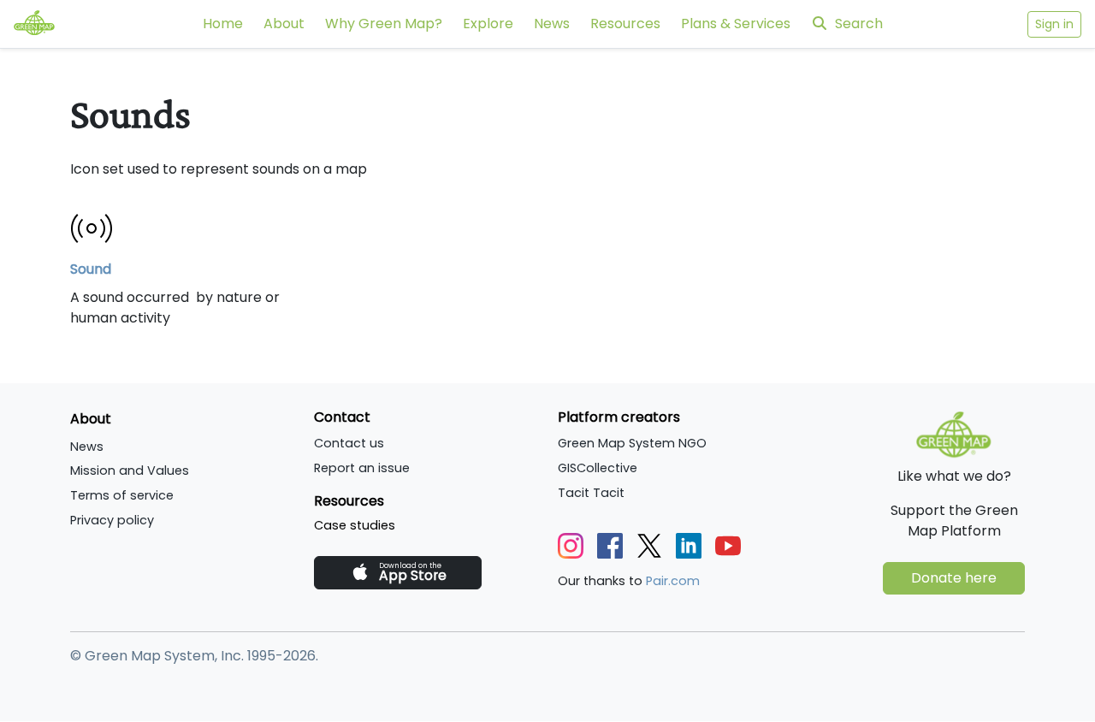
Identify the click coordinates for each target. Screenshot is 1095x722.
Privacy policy (112, 520)
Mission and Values (129, 470)
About (284, 23)
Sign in (1054, 24)
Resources (625, 23)
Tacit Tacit (591, 492)
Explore (488, 23)
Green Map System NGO (632, 443)
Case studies (354, 525)
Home (223, 23)
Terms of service (122, 495)
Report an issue (362, 467)
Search (859, 23)
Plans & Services (735, 23)
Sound (90, 269)
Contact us (349, 443)
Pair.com (673, 580)
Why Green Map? (383, 23)
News (552, 23)
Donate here (954, 578)
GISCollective (597, 467)
